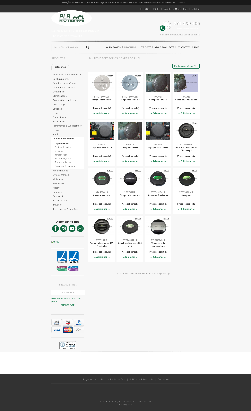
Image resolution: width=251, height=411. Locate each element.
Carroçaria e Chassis (63, 87)
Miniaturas (58, 179)
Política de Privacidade (141, 379)
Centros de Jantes (63, 147)
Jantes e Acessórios (63, 138)
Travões (57, 204)
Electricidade (59, 117)
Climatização (59, 96)
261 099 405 (187, 23)
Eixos (55, 113)
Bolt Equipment (60, 79)
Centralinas (58, 91)
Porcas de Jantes (63, 162)
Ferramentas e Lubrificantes (67, 125)
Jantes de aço (61, 155)
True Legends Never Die (65, 209)
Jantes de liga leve (63, 158)
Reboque (57, 192)
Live (196, 47)
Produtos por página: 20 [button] (185, 66)
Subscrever (68, 305)
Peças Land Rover (71, 17)
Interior (56, 134)
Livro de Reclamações (113, 379)
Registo (144, 9)
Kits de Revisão (60, 170)
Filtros (56, 130)
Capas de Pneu (62, 143)
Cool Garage (59, 104)
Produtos (130, 47)
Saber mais (182, 3)
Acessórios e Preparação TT (67, 74)
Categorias (60, 67)
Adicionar (101, 113)
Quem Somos (113, 47)
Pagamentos (90, 379)
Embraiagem (59, 121)
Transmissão (59, 200)
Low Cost (145, 47)
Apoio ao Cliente (164, 47)
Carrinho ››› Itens (175, 9)
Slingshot (127, 404)
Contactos (184, 47)
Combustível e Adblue (63, 100)
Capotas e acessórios (64, 83)
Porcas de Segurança (65, 166)
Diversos (59, 151)
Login (156, 9)
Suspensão (58, 196)
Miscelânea (58, 183)
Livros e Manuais (61, 175)
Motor (56, 188)
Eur (196, 9)
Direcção (57, 109)
